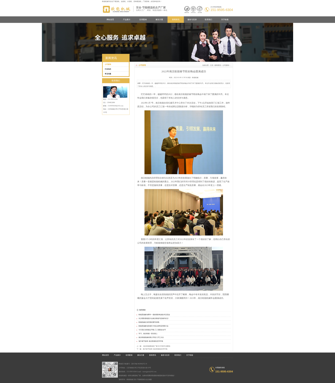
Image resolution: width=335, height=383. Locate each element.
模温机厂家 (137, 375)
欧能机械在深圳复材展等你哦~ (149, 322)
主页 (211, 65)
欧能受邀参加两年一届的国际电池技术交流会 (154, 315)
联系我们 (208, 20)
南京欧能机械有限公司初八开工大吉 (151, 337)
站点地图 (148, 379)
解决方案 (159, 20)
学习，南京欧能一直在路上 (148, 333)
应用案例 (143, 20)
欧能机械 (158, 181)
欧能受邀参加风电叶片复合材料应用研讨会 (153, 326)
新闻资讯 (175, 20)
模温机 (117, 1)
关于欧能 (224, 20)
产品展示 (126, 20)
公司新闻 (226, 65)
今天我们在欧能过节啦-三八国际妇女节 (152, 330)
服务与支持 (192, 20)
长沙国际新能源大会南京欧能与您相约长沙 (153, 318)
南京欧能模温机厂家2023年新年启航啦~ (157, 346)
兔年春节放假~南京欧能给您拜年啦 (151, 341)
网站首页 (110, 20)
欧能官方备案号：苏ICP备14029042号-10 (133, 364)
